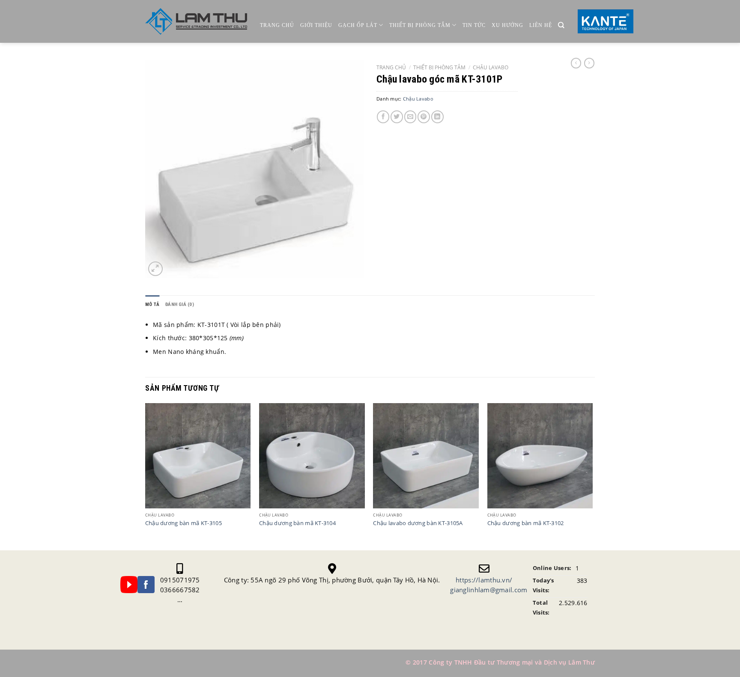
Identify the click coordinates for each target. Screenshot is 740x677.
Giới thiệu (316, 25)
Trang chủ (277, 25)
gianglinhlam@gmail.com (488, 589)
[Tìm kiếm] (561, 25)
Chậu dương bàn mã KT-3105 (183, 523)
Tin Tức (474, 25)
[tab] (152, 304)
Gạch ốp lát (357, 25)
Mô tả (152, 304)
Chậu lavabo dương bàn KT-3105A (417, 523)
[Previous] (145, 475)
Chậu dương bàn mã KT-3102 (525, 523)
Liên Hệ (540, 25)
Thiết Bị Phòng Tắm (420, 25)
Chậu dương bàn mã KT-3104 (297, 523)
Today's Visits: (543, 585)
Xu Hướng (507, 25)
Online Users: (552, 568)
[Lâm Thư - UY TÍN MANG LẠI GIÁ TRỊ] (196, 21)
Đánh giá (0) (179, 304)
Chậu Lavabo (490, 67)
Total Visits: (541, 607)
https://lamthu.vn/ (484, 580)
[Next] (592, 475)
